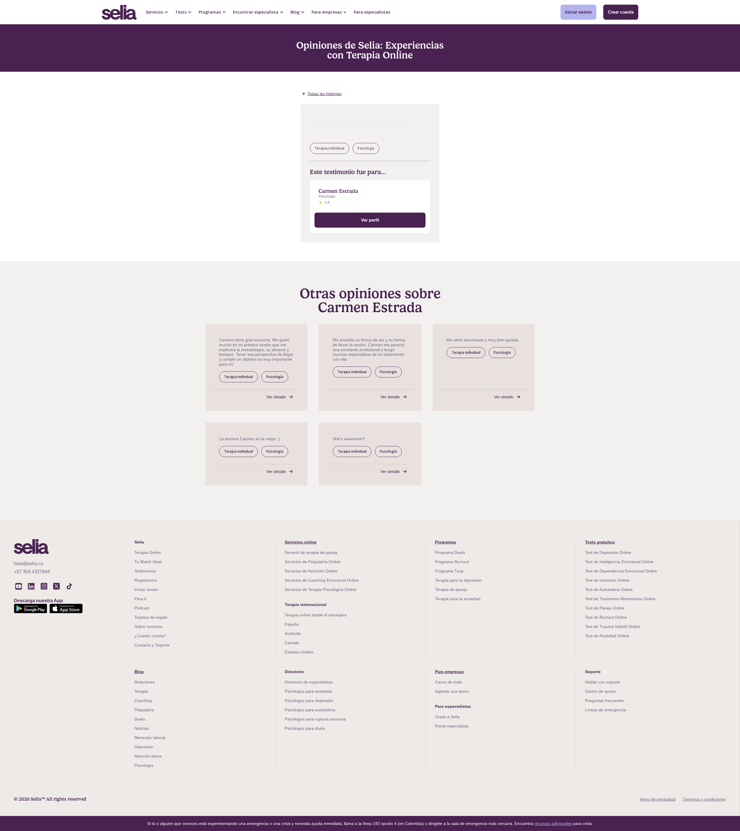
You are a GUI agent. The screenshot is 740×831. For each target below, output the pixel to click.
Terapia (141, 691)
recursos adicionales (553, 823)
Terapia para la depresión (458, 580)
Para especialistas (372, 12)
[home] (119, 12)
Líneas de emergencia (605, 709)
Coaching (143, 700)
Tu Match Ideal (148, 561)
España (292, 624)
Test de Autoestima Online (609, 589)
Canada (292, 642)
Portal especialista (451, 726)
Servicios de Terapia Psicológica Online (320, 589)
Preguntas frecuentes (604, 700)
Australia (293, 633)
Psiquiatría (144, 709)
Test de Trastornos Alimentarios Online (620, 598)
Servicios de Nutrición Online (311, 571)
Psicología (143, 765)
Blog (139, 671)
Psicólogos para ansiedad (308, 691)
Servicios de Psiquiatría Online (313, 561)
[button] (157, 12)
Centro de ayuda (600, 691)
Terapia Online (147, 552)
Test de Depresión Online (608, 552)
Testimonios (145, 571)
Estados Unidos (299, 652)
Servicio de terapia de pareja (311, 552)
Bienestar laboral (149, 737)
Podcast (141, 608)
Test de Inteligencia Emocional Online (619, 561)
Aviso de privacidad (658, 799)
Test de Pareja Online (604, 608)
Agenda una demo (452, 691)
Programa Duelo (450, 552)
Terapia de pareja (451, 589)
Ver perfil (370, 220)
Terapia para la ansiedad (457, 598)
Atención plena (148, 756)
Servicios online (301, 542)
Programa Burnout (452, 561)
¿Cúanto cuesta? (150, 635)
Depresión (143, 747)
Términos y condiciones (704, 799)
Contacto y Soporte (152, 645)
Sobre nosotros (148, 626)
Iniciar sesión (578, 12)
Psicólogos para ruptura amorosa (315, 719)
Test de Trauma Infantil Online (612, 626)
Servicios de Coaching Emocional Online (322, 580)
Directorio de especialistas (309, 682)
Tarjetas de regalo (150, 617)
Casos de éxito (448, 682)
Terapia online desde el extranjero (316, 615)
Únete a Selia (447, 716)
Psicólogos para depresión (309, 700)
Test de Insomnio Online (607, 580)
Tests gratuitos (600, 542)
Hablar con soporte (602, 682)
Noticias (141, 728)
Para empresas (449, 671)
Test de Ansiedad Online (607, 635)
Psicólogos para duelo (305, 728)
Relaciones (144, 682)
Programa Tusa (449, 571)
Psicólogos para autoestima (310, 709)
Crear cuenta (621, 12)
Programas (445, 542)
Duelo (139, 719)
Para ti (140, 598)
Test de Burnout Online (606, 617)
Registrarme (145, 580)
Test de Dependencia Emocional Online (621, 571)
